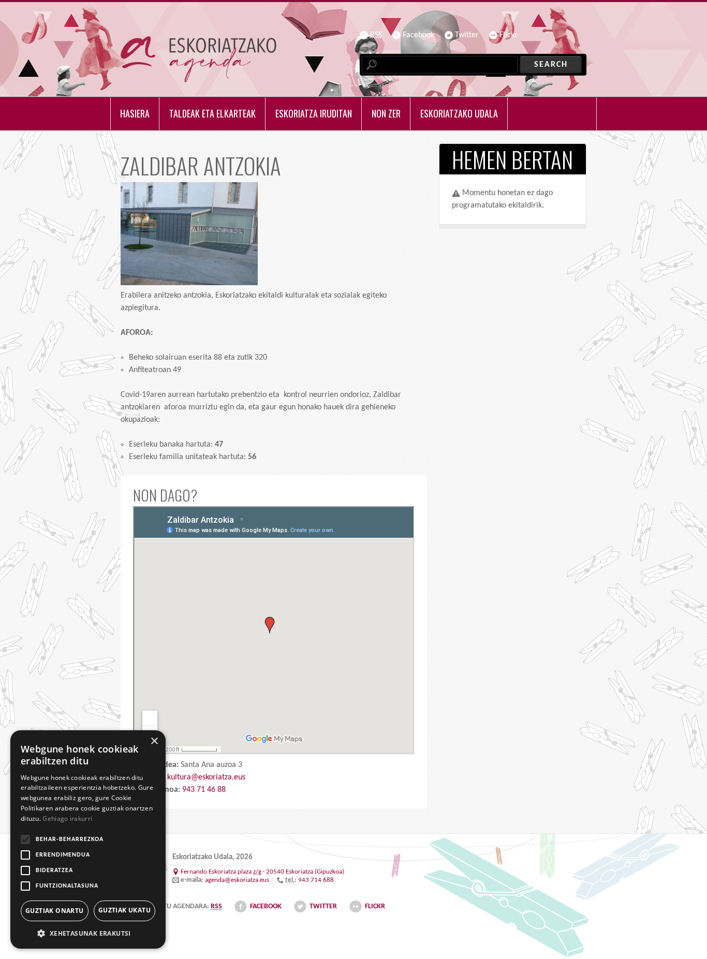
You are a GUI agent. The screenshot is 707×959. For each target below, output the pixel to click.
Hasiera (135, 113)
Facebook (418, 35)
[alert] (88, 839)
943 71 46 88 (204, 790)
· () (262, 871)
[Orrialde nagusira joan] (198, 59)
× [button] (154, 741)
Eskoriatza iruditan (313, 113)
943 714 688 (316, 880)
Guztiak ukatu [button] (124, 910)
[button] (88, 933)
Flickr (508, 35)
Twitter (467, 35)
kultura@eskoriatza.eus (206, 777)
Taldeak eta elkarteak (212, 113)
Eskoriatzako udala (459, 113)
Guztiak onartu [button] (54, 910)
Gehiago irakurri (67, 818)
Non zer (386, 113)
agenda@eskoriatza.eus (237, 880)
